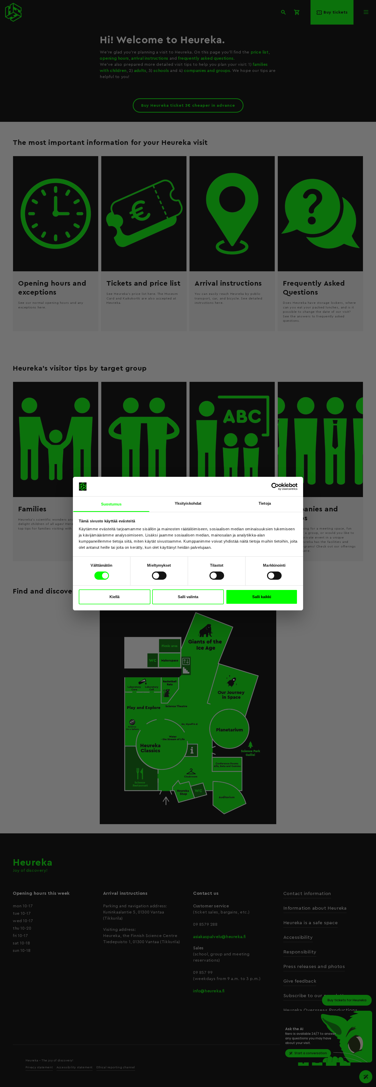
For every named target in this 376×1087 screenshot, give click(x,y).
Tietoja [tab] (265, 503)
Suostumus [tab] (111, 504)
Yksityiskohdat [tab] (188, 503)
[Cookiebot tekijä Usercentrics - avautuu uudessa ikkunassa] (275, 486)
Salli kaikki (261, 597)
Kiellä (114, 597)
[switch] (159, 576)
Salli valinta (188, 597)
